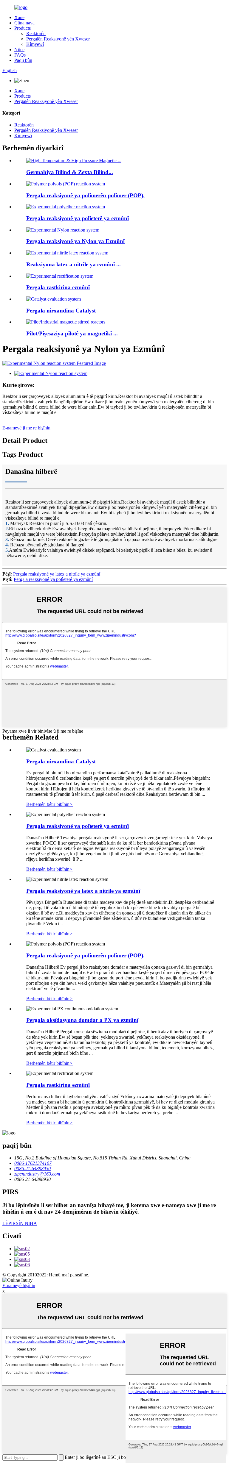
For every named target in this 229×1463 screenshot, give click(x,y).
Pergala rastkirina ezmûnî (58, 287)
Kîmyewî (35, 44)
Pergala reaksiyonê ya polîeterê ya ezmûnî (77, 218)
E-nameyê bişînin (18, 1285)
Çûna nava (24, 22)
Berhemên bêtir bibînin (49, 804)
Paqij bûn (23, 60)
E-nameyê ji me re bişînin (26, 427)
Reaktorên (36, 33)
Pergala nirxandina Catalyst (61, 310)
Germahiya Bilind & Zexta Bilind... (69, 172)
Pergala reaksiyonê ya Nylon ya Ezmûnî (75, 241)
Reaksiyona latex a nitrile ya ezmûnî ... (73, 264)
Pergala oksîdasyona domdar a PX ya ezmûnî (82, 1020)
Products (22, 28)
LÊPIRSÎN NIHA (19, 1223)
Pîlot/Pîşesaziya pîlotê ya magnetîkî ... (72, 333)
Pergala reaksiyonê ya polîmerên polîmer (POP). (85, 195)
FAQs (20, 54)
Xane (19, 17)
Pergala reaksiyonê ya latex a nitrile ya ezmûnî (56, 573)
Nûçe (19, 49)
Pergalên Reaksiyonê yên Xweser (58, 38)
